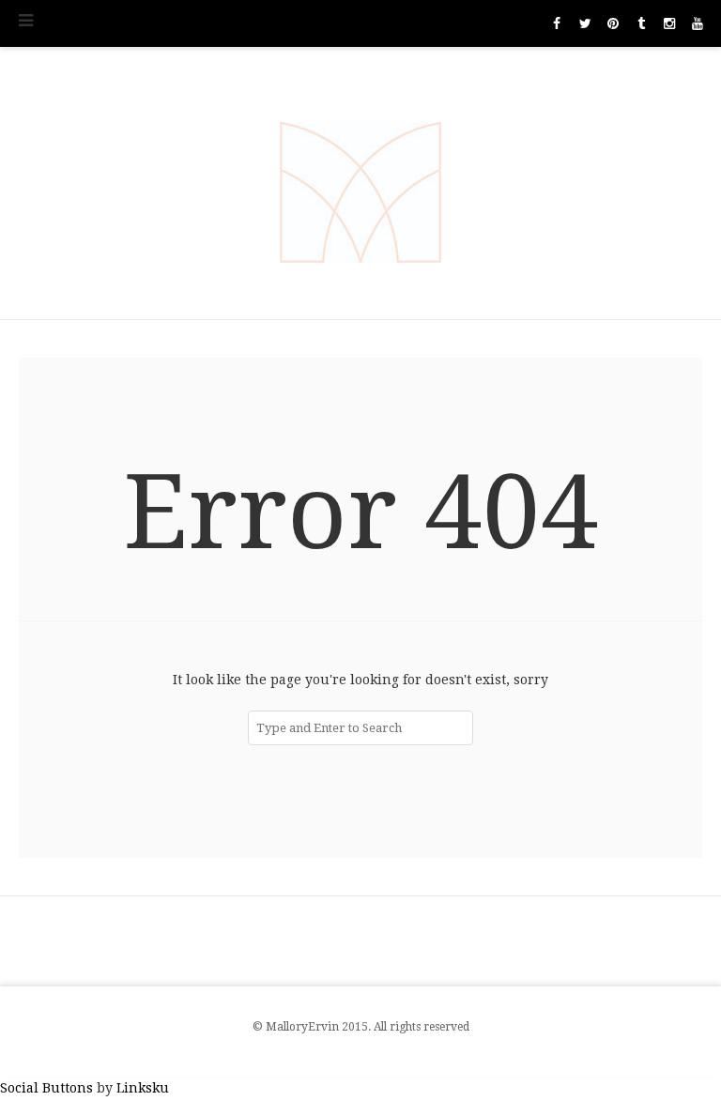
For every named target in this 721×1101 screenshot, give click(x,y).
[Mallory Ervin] (360, 183)
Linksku (142, 1087)
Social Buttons (46, 1087)
